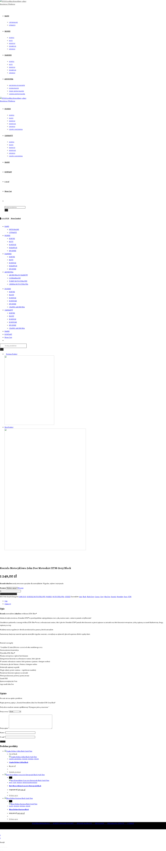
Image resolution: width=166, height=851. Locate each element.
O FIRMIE (130, 823)
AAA (80, 597)
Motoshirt (120, 597)
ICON (14, 782)
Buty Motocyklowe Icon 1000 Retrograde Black (25, 786)
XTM (129, 597)
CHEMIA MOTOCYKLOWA (18, 284)
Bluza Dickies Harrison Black (19, 809)
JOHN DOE (22, 597)
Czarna (97, 597)
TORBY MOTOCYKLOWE (18, 281)
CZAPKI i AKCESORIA (17, 307)
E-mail (2, 737)
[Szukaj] (6, 210)
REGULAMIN (101, 823)
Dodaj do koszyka (8, 594)
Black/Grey (90, 597)
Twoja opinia (4, 728)
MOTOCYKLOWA (58, 597)
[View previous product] (5, 354)
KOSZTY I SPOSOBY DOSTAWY (65, 823)
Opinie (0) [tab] (8, 604)
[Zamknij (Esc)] (6, 847)
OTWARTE (13, 232)
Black (84, 597)
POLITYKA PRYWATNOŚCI (42, 823)
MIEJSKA (30, 759)
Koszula (113, 597)
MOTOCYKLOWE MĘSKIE (29, 782)
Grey (101, 597)
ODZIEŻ (67, 597)
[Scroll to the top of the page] (0, 832)
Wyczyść (20, 588)
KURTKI (12, 238)
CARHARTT (9, 310)
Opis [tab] (6, 601)
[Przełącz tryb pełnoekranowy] (3, 847)
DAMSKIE (8, 254)
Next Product (9, 427)
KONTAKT (8, 334)
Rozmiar (3, 588)
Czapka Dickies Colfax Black (18, 762)
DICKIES (8, 289)
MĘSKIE (7, 235)
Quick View (28, 751)
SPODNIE (12, 251)
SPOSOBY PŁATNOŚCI (86, 823)
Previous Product (11, 354)
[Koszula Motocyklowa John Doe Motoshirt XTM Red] (45, 550)
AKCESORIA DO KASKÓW (18, 275)
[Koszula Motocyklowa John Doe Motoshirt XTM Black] (29, 424)
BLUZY (11, 295)
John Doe (107, 597)
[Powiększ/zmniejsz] (1, 847)
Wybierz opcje (13, 795)
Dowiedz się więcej (15, 772)
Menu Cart (8, 337)
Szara (125, 597)
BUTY (11, 241)
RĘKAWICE (13, 248)
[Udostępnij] (4, 847)
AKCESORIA (9, 272)
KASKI (7, 226)
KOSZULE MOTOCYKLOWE (36, 597)
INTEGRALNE (14, 229)
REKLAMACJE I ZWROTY (117, 823)
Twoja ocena (4, 712)
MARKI (7, 331)
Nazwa (2, 733)
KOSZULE (12, 245)
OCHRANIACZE (15, 278)
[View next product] (14, 427)
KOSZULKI (13, 301)
